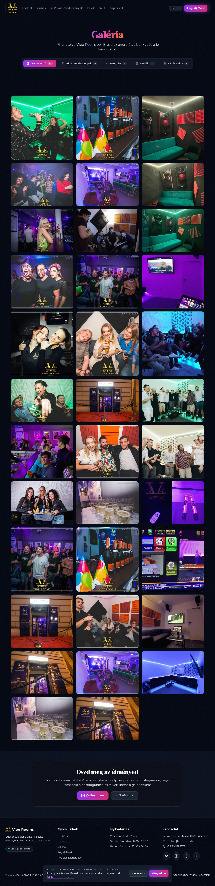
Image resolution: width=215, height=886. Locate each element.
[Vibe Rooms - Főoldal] (12, 8)
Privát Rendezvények (68, 8)
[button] (42, 128)
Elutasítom (138, 873)
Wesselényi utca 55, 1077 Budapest (187, 836)
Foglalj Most (196, 8)
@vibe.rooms (95, 795)
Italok (91, 8)
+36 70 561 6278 (176, 846)
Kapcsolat (116, 8)
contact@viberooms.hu (180, 841)
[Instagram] (176, 856)
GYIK (102, 8)
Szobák (41, 8)
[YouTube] (196, 856)
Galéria (62, 846)
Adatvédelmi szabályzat (60, 877)
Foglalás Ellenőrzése (70, 857)
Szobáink (63, 836)
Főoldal (27, 8)
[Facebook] (186, 856)
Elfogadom (159, 873)
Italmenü (63, 841)
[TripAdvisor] (166, 856)
